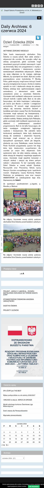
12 (16, 435)
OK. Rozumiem (33, 486)
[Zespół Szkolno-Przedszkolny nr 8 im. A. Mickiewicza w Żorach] (22, 11)
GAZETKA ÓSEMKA (10, 306)
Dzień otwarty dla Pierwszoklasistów (15, 411)
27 (22, 442)
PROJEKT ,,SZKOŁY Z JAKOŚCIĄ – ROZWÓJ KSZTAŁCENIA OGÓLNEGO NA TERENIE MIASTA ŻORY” (20, 293)
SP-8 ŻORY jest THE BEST (12, 391)
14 (28, 435)
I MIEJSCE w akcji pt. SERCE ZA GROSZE (17, 400)
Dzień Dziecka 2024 (18, 41)
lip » (7, 445)
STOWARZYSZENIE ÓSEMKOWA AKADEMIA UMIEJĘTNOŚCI (18, 300)
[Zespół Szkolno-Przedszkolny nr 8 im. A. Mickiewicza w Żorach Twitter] (41, 6)
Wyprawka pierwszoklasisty (12, 415)
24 (4, 442)
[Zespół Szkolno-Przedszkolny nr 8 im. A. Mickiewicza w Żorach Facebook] (35, 6)
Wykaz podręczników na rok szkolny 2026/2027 (19, 395)
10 (4, 435)
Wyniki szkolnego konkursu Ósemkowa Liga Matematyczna (18, 405)
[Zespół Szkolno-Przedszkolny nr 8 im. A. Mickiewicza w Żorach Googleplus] (33, 6)
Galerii (18, 180)
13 (22, 435)
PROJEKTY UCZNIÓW (11, 310)
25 (10, 442)
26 (16, 442)
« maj (3, 445)
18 (10, 439)
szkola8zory (26, 45)
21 (28, 439)
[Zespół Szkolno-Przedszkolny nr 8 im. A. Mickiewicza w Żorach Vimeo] (38, 6)
